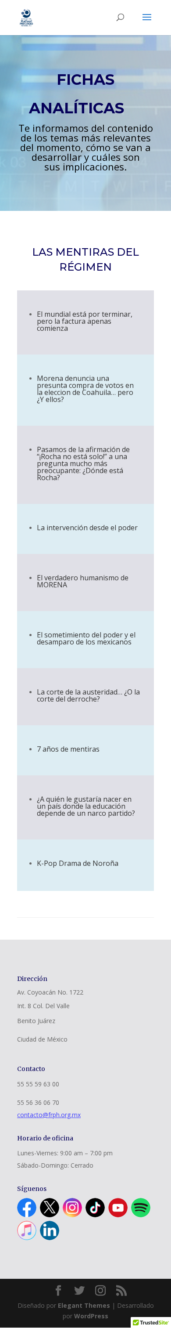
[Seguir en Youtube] (118, 1207)
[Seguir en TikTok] (95, 1207)
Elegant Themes (84, 1305)
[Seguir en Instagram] (72, 1207)
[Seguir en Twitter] (49, 1207)
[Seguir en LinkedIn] (49, 1230)
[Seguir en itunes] (26, 1230)
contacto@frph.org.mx (49, 1115)
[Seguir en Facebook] (26, 1207)
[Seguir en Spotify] (140, 1207)
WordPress (91, 1316)
